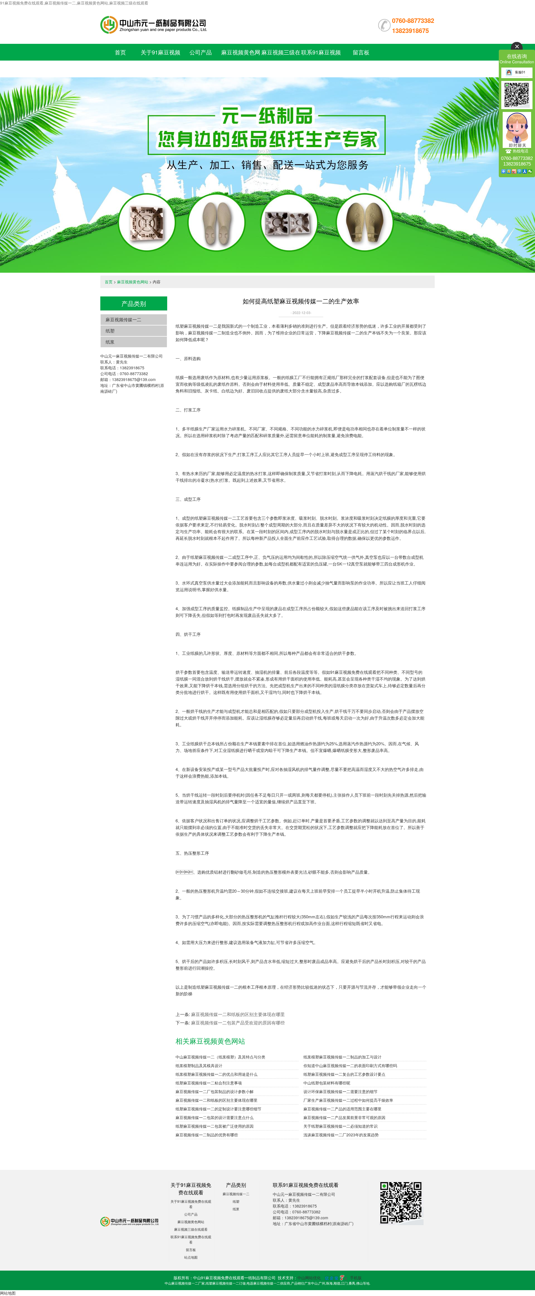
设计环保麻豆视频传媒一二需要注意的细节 (340, 1091)
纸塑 (110, 330)
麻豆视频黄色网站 (132, 281)
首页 (120, 52)
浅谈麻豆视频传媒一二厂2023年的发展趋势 (341, 1134)
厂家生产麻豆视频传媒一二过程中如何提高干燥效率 (348, 1100)
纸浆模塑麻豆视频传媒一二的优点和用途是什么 (216, 1074)
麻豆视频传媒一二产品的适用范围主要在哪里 (342, 1108)
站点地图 (191, 1257)
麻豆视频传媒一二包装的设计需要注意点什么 (215, 1117)
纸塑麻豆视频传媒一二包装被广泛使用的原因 (215, 1126)
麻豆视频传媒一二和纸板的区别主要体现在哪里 (238, 1014)
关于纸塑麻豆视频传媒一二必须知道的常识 (340, 1126)
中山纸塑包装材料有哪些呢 (326, 1083)
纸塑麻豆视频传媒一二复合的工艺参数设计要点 (344, 1074)
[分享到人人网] (524, 171)
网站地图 (8, 1293)
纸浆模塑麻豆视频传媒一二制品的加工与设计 (342, 1057)
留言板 (361, 52)
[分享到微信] (530, 171)
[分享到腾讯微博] (519, 171)
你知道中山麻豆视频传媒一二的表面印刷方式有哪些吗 (350, 1065)
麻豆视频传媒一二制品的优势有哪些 (207, 1134)
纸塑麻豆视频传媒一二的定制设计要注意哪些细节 (218, 1108)
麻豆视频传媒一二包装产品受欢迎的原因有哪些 (238, 1022)
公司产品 (200, 52)
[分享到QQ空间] (509, 171)
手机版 (356, 1277)
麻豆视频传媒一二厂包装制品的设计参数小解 (215, 1091)
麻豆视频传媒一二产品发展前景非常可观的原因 (344, 1117)
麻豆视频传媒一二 (123, 319)
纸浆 (110, 342)
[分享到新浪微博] (514, 171)
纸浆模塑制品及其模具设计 (199, 1065)
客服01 (520, 72)
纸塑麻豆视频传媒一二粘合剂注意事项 (209, 1083)
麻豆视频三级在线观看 (191, 1229)
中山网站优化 (309, 1277)
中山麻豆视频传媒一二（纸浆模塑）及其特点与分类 (220, 1057)
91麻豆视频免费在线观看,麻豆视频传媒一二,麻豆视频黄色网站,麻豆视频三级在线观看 (74, 3)
